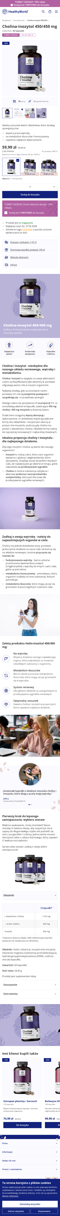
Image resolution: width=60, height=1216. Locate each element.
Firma (5, 1143)
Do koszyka (22, 1125)
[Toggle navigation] (56, 11)
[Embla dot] (29, 804)
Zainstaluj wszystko (30, 1204)
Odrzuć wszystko (16, 1211)
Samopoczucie (19, 20)
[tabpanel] (30, 935)
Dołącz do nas (8, 1160)
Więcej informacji (10, 1196)
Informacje (7, 1152)
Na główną (6, 20)
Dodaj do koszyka (30, 194)
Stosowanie (10, 984)
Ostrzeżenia (10, 993)
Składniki (8, 895)
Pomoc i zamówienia (12, 1169)
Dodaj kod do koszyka (31, 4)
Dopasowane (44, 1211)
